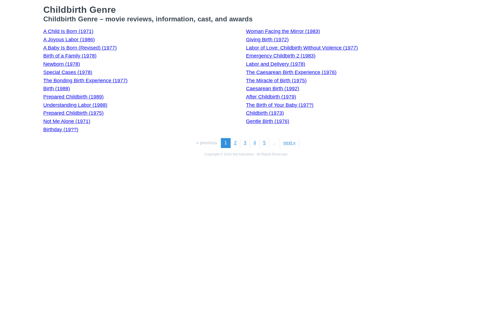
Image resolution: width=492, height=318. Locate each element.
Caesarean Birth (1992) (272, 88)
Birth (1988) (56, 88)
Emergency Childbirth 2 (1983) (280, 56)
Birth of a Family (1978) (70, 56)
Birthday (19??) (60, 129)
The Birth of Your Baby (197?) (279, 105)
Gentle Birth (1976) (267, 121)
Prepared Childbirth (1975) (73, 113)
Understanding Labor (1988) (75, 105)
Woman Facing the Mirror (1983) (283, 31)
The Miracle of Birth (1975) (276, 80)
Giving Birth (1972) (267, 39)
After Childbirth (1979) (271, 97)
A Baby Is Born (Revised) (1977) (80, 48)
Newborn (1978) (61, 64)
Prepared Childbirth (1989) (73, 97)
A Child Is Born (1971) (68, 31)
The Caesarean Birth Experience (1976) (291, 72)
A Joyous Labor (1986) (69, 39)
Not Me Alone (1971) (66, 121)
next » (289, 142)
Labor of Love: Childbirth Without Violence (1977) (302, 48)
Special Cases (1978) (67, 72)
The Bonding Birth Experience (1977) (85, 80)
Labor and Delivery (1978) (275, 64)
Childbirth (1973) (265, 113)
